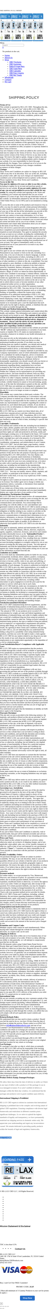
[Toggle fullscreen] (6, 1306)
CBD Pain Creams (16, 73)
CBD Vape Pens (15, 69)
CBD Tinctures (15, 62)
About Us (9, 58)
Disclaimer (8, 1220)
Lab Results (9, 1203)
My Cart (8, 82)
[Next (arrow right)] (3, 1308)
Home (7, 55)
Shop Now (27, 1298)
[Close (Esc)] (1, 1306)
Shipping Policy (10, 1216)
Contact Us (9, 1205)
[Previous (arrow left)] (1, 1308)
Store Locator (9, 1207)
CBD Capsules (15, 71)
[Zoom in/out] (8, 1306)
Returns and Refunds (12, 1210)
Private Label (9, 1218)
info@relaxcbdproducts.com (18, 1025)
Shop (7, 60)
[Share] (3, 1306)
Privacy (7, 1212)
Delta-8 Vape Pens (17, 66)
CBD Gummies (15, 64)
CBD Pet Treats (15, 75)
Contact (8, 80)
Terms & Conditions (12, 1214)
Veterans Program (11, 1201)
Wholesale (9, 77)
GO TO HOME (6, 1138)
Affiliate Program (11, 1199)
